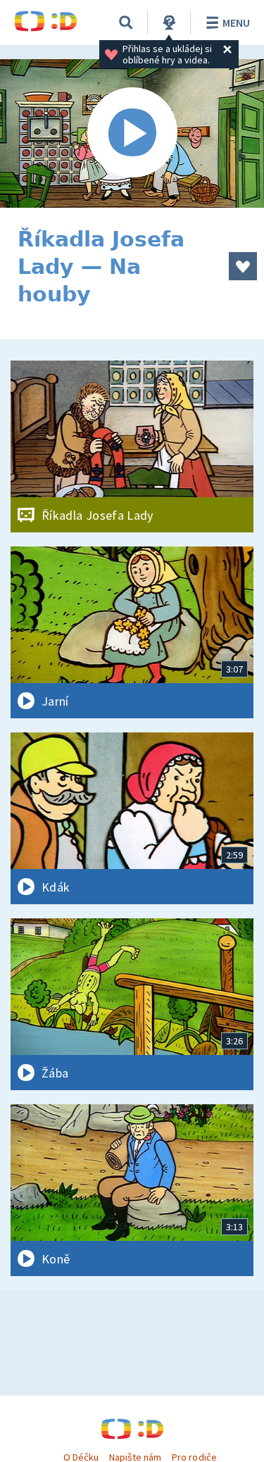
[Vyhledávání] (126, 22)
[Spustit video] (132, 133)
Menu (236, 22)
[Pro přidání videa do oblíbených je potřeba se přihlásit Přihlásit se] (243, 266)
